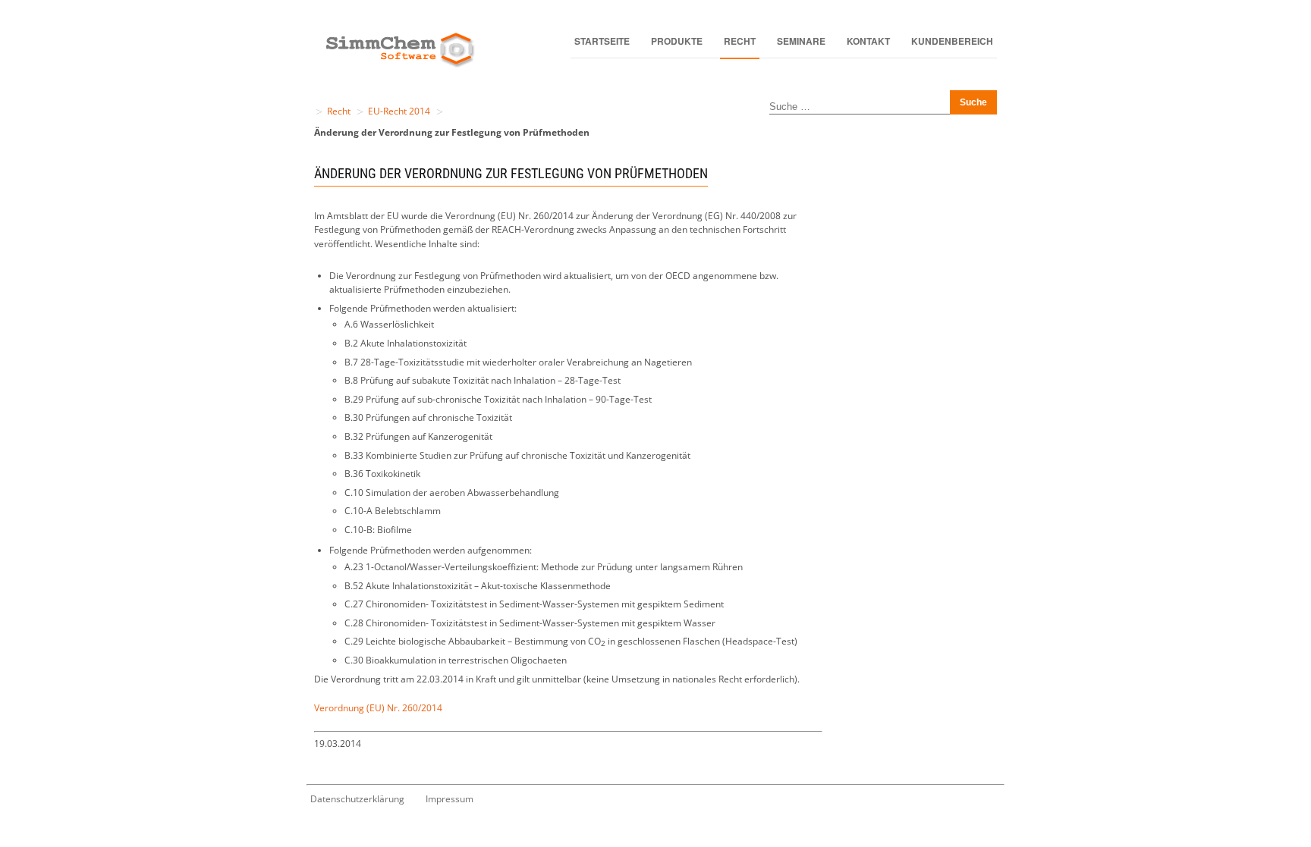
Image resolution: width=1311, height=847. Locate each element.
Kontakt (868, 41)
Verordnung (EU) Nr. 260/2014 (378, 707)
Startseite (602, 41)
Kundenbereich (952, 41)
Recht (740, 41)
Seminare (801, 41)
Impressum (449, 798)
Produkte (677, 41)
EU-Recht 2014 (399, 111)
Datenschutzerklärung (357, 798)
